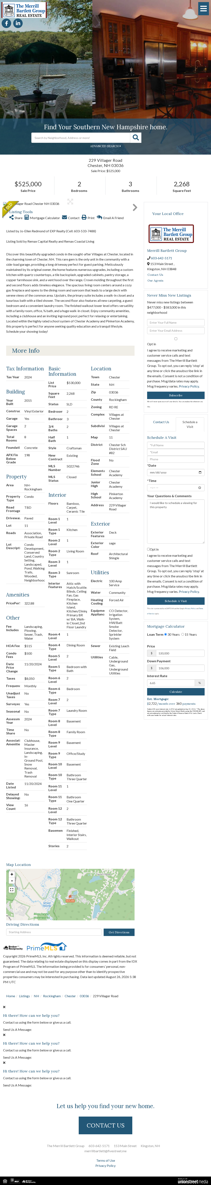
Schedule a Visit (190, 424)
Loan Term (155, 634)
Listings (24, 996)
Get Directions (119, 932)
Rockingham (52, 996)
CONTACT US (105, 1125)
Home (10, 996)
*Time (151, 481)
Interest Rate (157, 676)
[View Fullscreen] (12, 890)
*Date (151, 465)
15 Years (190, 634)
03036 (84, 996)
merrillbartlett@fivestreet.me (105, 1151)
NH (36, 996)
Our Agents (155, 280)
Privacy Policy (189, 386)
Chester (70, 996)
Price (151, 646)
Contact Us (155, 275)
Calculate (176, 692)
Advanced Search (104, 146)
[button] (135, 138)
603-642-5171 (161, 258)
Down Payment (159, 661)
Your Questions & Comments (169, 496)
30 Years (173, 634)
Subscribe (176, 395)
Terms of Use (105, 1160)
